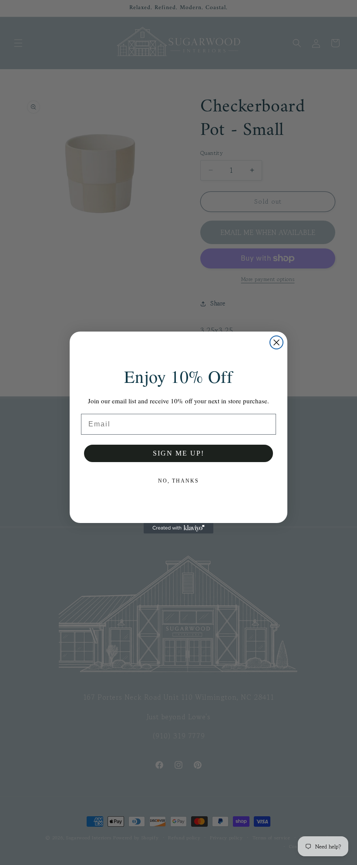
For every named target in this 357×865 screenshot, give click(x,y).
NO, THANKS (178, 481)
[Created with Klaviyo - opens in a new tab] (178, 528)
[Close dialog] (276, 342)
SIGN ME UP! (178, 453)
